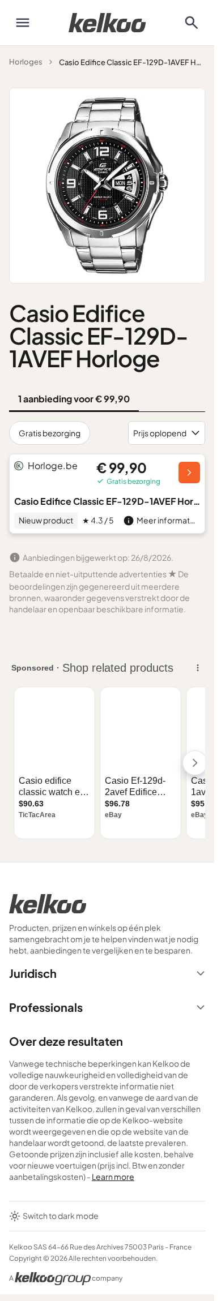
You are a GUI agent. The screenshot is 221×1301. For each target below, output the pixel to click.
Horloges (25, 61)
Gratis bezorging (49, 433)
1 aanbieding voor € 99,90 (74, 399)
